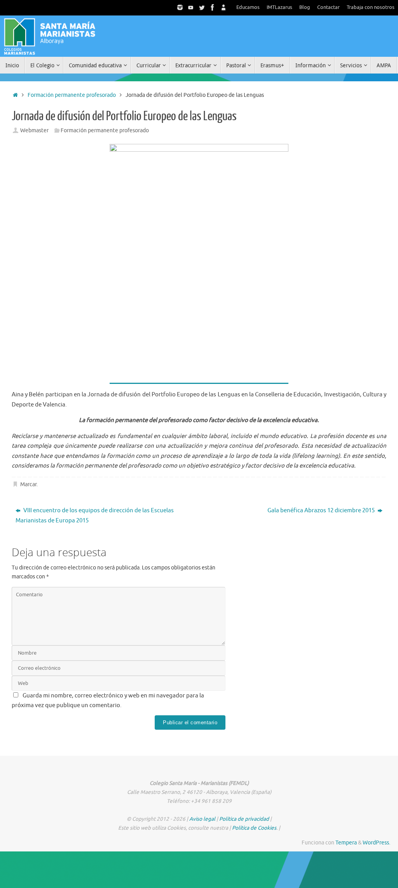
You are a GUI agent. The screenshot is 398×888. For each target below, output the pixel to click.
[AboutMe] (223, 7)
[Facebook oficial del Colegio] (212, 7)
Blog (304, 7)
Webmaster (34, 130)
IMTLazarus (279, 7)
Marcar (28, 484)
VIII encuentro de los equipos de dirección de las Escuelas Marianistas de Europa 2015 (95, 515)
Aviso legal (202, 819)
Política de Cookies (254, 828)
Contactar (328, 7)
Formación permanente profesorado (72, 95)
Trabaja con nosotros (371, 7)
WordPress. (376, 842)
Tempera (346, 842)
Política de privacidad (244, 819)
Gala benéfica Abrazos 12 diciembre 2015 (321, 510)
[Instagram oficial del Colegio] (180, 7)
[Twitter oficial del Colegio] (201, 7)
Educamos (248, 7)
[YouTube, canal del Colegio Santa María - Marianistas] (190, 7)
